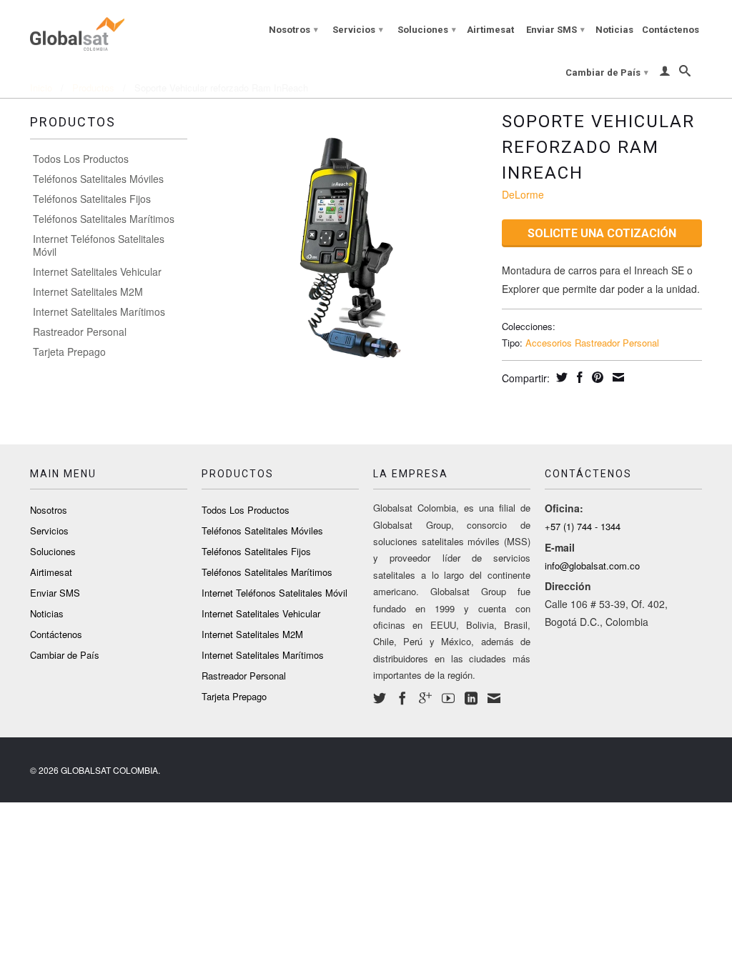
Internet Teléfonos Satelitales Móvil (98, 245)
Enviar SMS (555, 29)
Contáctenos (670, 29)
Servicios (357, 29)
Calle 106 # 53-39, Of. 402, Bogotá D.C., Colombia (606, 613)
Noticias (614, 29)
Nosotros (293, 29)
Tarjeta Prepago (69, 351)
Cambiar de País (606, 72)
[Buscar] (685, 73)
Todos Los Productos (81, 158)
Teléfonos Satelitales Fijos (92, 198)
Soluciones (426, 29)
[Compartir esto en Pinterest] (595, 377)
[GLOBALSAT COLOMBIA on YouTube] (448, 698)
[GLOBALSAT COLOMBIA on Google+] (425, 698)
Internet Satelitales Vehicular (97, 271)
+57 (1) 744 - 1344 (582, 526)
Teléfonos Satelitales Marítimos (103, 218)
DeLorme (523, 194)
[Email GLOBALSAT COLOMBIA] (494, 698)
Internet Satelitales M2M (88, 291)
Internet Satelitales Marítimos (99, 311)
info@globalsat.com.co (592, 565)
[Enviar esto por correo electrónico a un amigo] (616, 377)
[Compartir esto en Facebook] (577, 377)
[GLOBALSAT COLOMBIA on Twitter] (379, 698)
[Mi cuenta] (665, 73)
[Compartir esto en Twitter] (560, 377)
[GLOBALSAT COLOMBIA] (108, 31)
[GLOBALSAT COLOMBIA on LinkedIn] (471, 698)
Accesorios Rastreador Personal (592, 342)
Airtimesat (490, 29)
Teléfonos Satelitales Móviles (98, 178)
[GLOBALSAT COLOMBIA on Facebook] (402, 698)
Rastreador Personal (80, 331)
